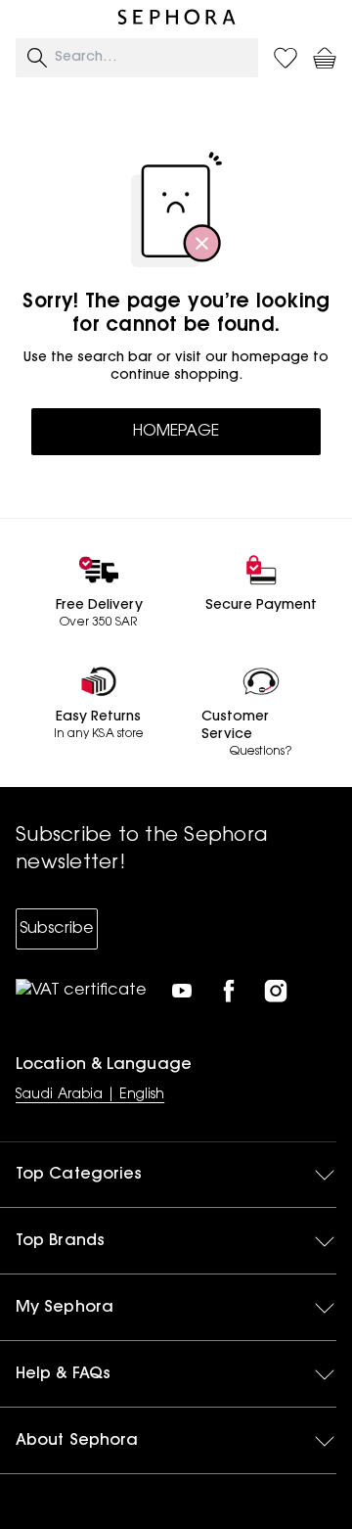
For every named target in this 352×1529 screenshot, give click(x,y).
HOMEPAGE (176, 432)
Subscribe (57, 929)
